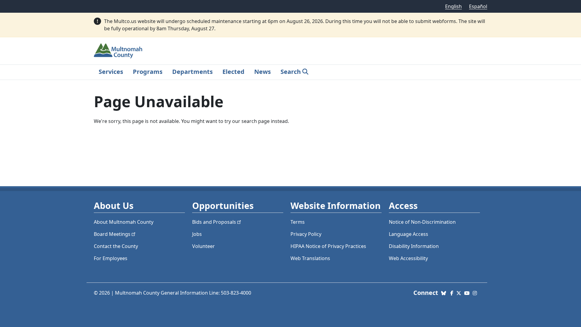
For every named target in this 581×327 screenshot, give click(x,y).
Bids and (214, 222)
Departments (192, 72)
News (262, 72)
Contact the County (116, 246)
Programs (147, 72)
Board (112, 234)
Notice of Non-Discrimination (422, 222)
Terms (297, 222)
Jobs (197, 234)
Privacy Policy (305, 234)
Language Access (408, 234)
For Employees (110, 258)
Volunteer (203, 246)
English (453, 6)
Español (478, 6)
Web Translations (310, 258)
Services (111, 72)
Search (291, 72)
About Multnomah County (123, 222)
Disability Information (414, 246)
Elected (233, 72)
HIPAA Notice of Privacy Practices (328, 246)
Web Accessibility (408, 258)
